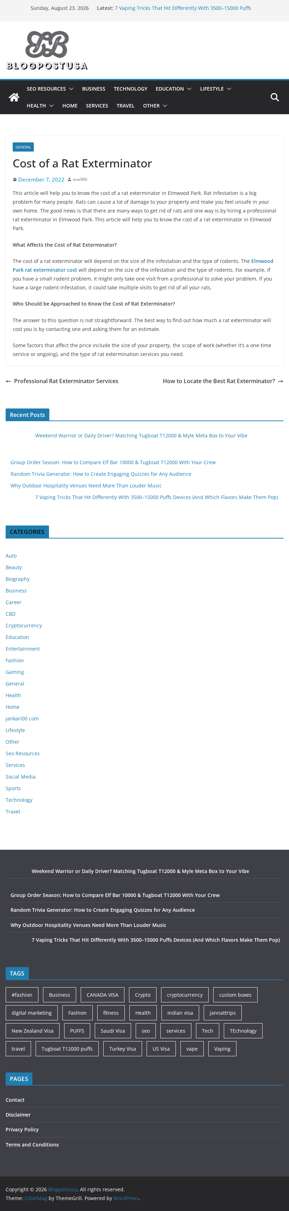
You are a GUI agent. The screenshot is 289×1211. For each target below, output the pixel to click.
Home (70, 105)
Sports (13, 788)
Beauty (14, 567)
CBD (11, 613)
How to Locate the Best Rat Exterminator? (219, 381)
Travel (126, 105)
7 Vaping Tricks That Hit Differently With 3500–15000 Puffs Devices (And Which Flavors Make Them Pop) (156, 497)
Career (13, 602)
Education (170, 88)
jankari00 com (22, 718)
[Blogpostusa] (14, 97)
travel (18, 1048)
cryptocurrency (185, 994)
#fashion (22, 994)
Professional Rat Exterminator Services (66, 381)
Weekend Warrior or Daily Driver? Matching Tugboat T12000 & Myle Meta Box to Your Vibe (141, 435)
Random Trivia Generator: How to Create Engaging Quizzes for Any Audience (101, 474)
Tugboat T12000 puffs (67, 1048)
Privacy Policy (22, 1129)
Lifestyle (212, 88)
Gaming (15, 672)
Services (97, 105)
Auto (11, 555)
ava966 (80, 179)
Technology (130, 88)
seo (146, 1030)
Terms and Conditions (32, 1144)
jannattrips (223, 1012)
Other (151, 105)
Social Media (21, 776)
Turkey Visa (122, 1048)
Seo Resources (46, 88)
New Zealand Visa (33, 1030)
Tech (207, 1030)
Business (93, 88)
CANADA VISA (102, 994)
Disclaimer (18, 1114)
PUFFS (77, 1030)
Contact (15, 1099)
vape (192, 1048)
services (175, 1030)
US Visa (161, 1048)
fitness (111, 1012)
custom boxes (235, 994)
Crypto (142, 994)
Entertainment (23, 648)
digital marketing (32, 1012)
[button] (70, 89)
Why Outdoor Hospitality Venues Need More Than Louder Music (86, 485)
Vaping (222, 1048)
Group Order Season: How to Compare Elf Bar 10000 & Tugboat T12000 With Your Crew (113, 462)
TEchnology (243, 1030)
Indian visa (180, 1012)
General (23, 147)
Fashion (15, 660)
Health (36, 105)
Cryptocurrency (24, 625)
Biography (18, 579)
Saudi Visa (113, 1030)
